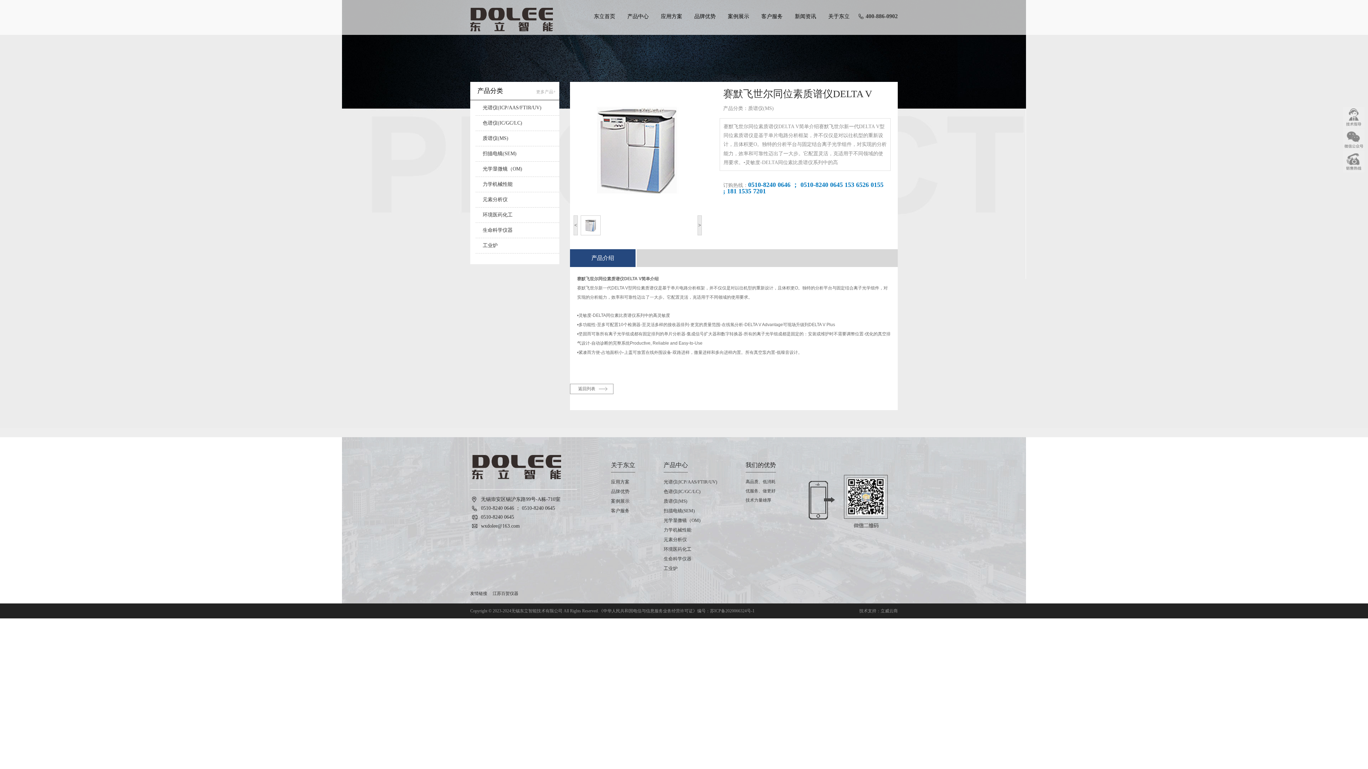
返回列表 (586, 388)
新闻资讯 (805, 16)
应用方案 (671, 16)
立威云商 (889, 610)
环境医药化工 (498, 215)
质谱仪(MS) (495, 138)
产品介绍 (602, 258)
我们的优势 (761, 465)
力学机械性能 (498, 184)
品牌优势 (705, 16)
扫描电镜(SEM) (500, 153)
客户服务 (772, 16)
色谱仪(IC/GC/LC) (502, 123)
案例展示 (738, 16)
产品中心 (638, 16)
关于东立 (839, 16)
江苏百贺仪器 (505, 593)
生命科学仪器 (498, 230)
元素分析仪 (495, 199)
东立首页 (604, 16)
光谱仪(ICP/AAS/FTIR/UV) (512, 107)
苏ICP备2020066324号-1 (732, 610)
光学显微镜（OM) (502, 169)
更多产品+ (546, 91)
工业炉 (490, 245)
